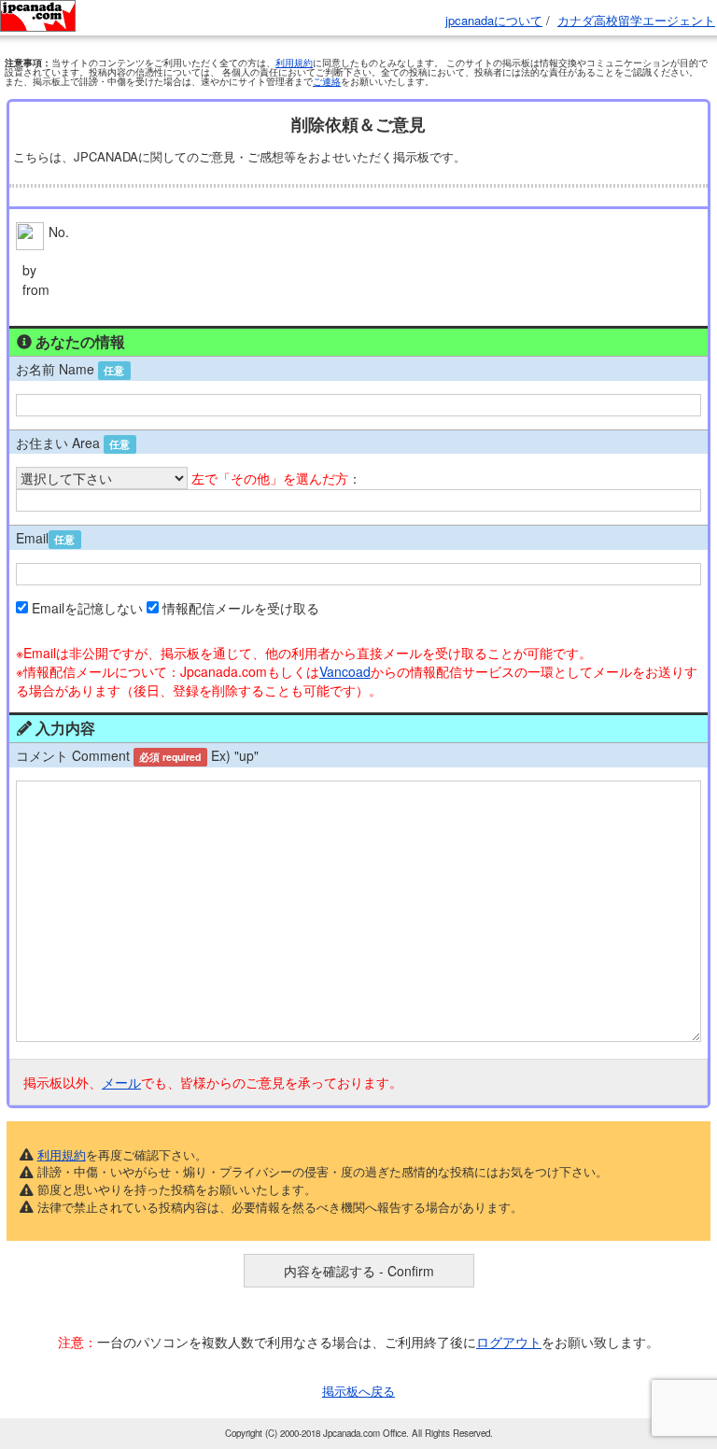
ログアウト (508, 1341)
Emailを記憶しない (87, 607)
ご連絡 (327, 81)
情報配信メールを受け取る (240, 607)
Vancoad (345, 671)
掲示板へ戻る (358, 1391)
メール (121, 1082)
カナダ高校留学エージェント (636, 20)
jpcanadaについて (493, 20)
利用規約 (294, 62)
